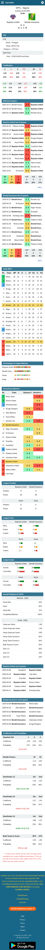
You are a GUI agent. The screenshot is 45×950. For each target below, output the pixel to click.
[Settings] (42, 2)
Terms (22, 923)
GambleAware (22, 895)
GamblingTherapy (22, 899)
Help (22, 916)
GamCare (22, 902)
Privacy (22, 920)
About (22, 927)
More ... (40, 187)
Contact (22, 930)
